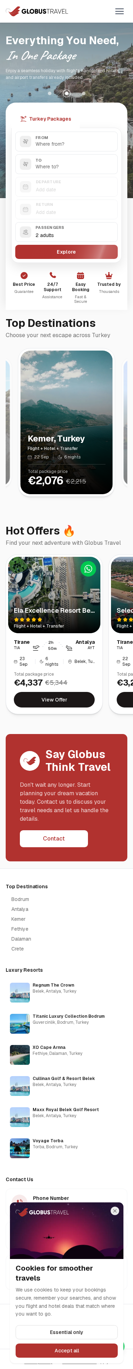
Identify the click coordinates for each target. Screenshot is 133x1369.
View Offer (54, 700)
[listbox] (66, 1070)
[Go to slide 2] (66, 93)
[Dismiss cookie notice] (115, 1211)
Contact (54, 838)
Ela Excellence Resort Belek (57, 610)
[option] (66, 993)
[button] (66, 232)
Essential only (66, 1332)
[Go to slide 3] (83, 93)
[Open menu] (119, 11)
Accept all (66, 1350)
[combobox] (66, 141)
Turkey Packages (50, 119)
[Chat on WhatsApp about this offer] (88, 569)
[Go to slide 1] (49, 93)
